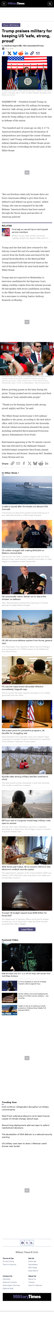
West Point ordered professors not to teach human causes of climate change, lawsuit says (26, 1117)
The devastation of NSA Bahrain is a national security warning (27, 1135)
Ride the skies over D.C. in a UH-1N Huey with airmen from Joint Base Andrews (26, 974)
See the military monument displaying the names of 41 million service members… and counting (33, 996)
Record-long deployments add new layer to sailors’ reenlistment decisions (26, 1126)
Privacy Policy (8, 1261)
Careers (31, 1282)
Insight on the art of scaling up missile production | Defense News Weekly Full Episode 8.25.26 (32, 1008)
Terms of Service (9, 1264)
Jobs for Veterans (35, 1285)
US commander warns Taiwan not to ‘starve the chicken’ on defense (24, 598)
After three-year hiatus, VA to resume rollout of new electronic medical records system (26, 868)
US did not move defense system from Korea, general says (27, 642)
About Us (32, 1279)
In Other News (9, 473)
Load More (27, 929)
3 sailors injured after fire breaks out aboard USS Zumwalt (25, 508)
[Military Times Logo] (16, 3)
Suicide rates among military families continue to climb (25, 778)
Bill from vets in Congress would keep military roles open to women (26, 822)
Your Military (11, 24)
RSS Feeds (32, 1267)
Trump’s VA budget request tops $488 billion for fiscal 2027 (24, 914)
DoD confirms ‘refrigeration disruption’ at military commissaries (25, 1108)
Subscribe (32, 1261)
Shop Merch (33, 1270)
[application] (27, 957)
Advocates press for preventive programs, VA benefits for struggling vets (23, 732)
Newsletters (33, 1264)
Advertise (6, 1279)
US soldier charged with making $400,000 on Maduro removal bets (23, 552)
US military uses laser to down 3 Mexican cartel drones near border (24, 1145)
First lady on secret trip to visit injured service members (30, 230)
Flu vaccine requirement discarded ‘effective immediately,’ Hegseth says (22, 688)
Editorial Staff (8, 1288)
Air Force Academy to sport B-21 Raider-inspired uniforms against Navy (32, 982)
